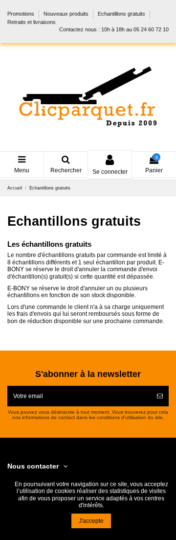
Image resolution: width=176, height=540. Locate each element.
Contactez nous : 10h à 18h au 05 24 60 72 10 (114, 29)
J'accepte (91, 520)
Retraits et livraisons (31, 22)
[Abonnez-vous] (160, 396)
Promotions (21, 14)
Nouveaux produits (67, 14)
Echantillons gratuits (122, 14)
